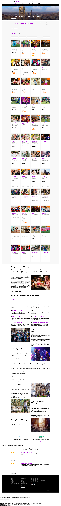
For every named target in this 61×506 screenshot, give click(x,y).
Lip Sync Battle (35, 305)
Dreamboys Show (36, 299)
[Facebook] (32, 479)
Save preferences (5, 505)
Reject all (1, 505)
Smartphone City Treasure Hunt (40, 322)
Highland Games (16, 299)
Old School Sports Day (17, 310)
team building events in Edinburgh (18, 292)
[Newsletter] (36, 481)
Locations (15, 3)
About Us (22, 479)
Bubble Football (16, 316)
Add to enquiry (17, 76)
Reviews (39, 3)
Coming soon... (12, 482)
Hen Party (12, 478)
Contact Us (22, 481)
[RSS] (38, 481)
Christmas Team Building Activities (15, 483)
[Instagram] (34, 481)
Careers (22, 480)
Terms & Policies (23, 484)
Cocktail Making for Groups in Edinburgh (26, 452)
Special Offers (31, 3)
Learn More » (20, 441)
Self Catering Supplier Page (24, 483)
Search (12, 484)
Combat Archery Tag (17, 322)
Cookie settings (21, 445)
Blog (46, 3)
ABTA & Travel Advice (23, 478)
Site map (22, 486)
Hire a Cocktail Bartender (38, 316)
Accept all (9, 505)
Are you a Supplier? (23, 482)
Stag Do (12, 479)
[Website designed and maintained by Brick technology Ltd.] (48, 490)
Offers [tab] (19, 33)
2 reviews (36, 55)
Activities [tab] (14, 33)
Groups (17, 1)
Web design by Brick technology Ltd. (42, 490)
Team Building (12, 481)
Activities (23, 3)
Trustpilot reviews (13, 18)
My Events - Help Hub (23, 485)
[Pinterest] (32, 481)
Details (13, 76)
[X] (34, 479)
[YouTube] (36, 479)
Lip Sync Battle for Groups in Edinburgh (26, 463)
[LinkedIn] (38, 479)
